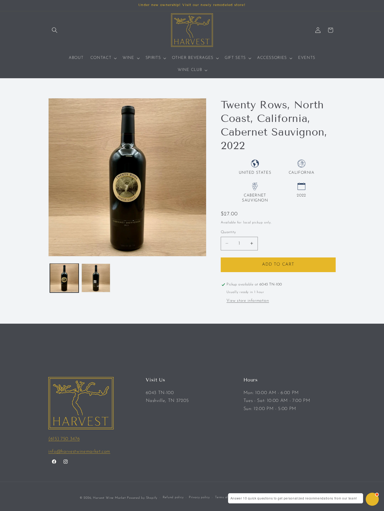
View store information (247, 300)
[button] (54, 30)
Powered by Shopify (142, 497)
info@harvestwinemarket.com (79, 451)
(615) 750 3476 (64, 439)
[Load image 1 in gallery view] (64, 277)
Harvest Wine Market (109, 497)
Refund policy (173, 497)
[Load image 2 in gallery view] (96, 277)
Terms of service (227, 497)
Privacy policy (199, 497)
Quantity (228, 232)
